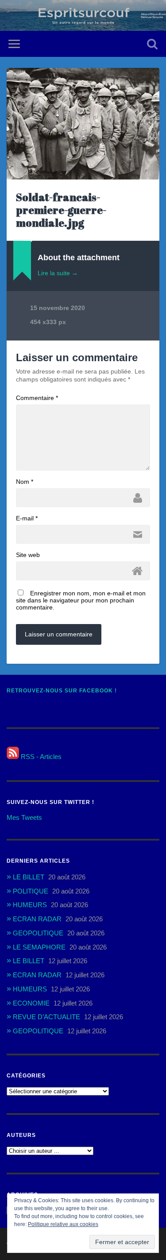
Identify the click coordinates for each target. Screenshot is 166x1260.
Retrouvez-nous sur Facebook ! (62, 691)
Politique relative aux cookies (63, 1224)
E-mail (27, 518)
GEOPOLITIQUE (38, 933)
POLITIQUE (30, 891)
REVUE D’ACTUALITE (46, 1017)
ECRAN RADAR (37, 919)
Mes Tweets (24, 817)
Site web (28, 555)
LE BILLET (28, 877)
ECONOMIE (31, 1003)
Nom (24, 482)
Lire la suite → (58, 273)
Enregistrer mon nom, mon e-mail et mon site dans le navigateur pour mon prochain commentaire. (81, 600)
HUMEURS (30, 905)
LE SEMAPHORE (39, 947)
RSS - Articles (40, 756)
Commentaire (37, 398)
